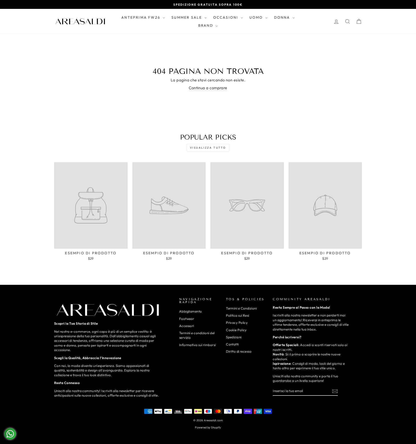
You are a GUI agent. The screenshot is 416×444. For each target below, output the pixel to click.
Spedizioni (234, 337)
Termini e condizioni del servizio (197, 335)
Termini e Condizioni (241, 308)
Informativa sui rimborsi (197, 345)
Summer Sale (187, 17)
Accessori (186, 326)
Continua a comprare (208, 87)
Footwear (186, 319)
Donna (282, 17)
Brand (206, 25)
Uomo (256, 17)
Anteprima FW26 (141, 17)
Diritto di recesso (239, 351)
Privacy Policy (237, 323)
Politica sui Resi (237, 315)
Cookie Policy (236, 330)
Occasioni (226, 17)
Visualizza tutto (208, 147)
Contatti (232, 344)
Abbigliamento (190, 311)
